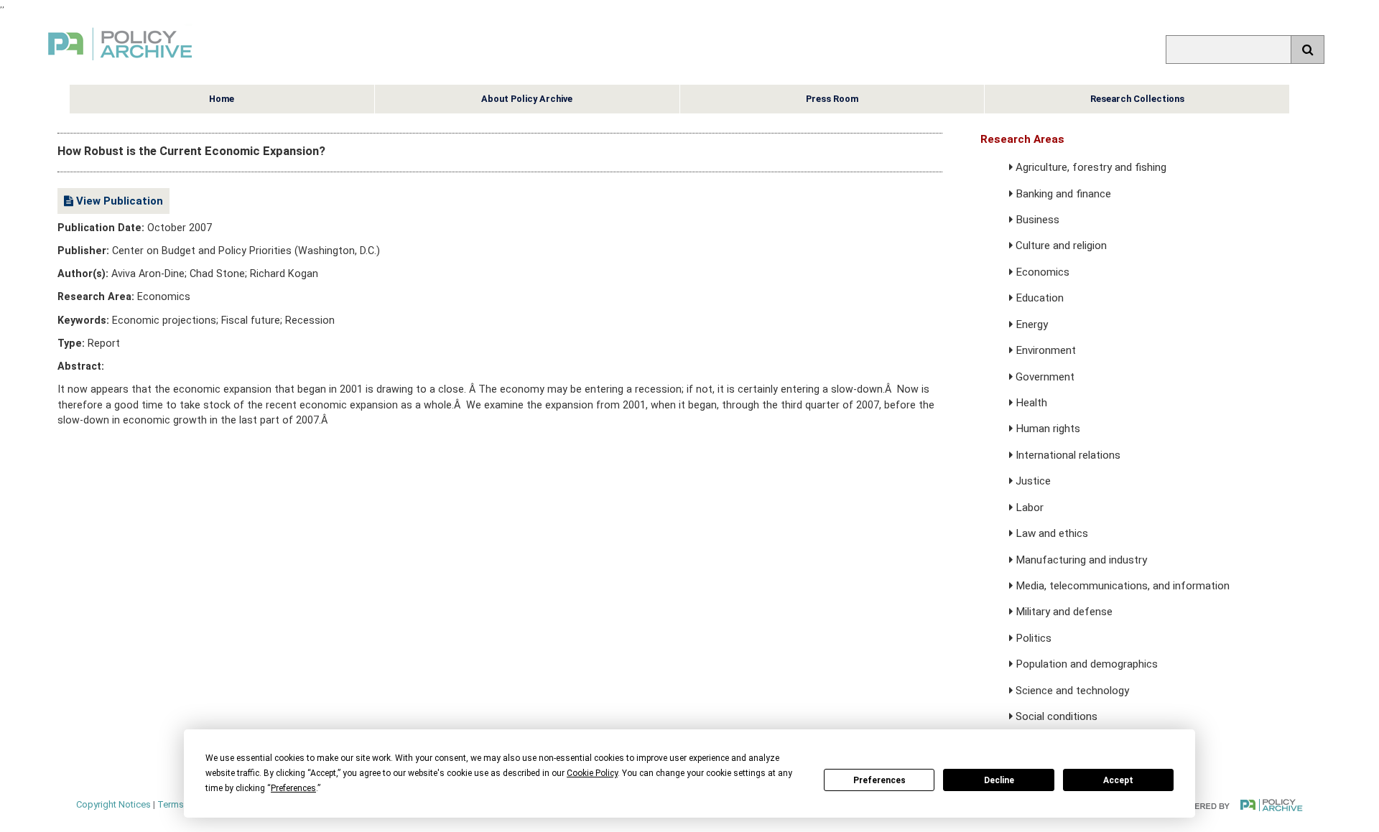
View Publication (118, 201)
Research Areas (1022, 139)
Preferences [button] (293, 788)
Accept (1118, 780)
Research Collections (1137, 98)
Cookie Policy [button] (592, 773)
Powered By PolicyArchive (1239, 805)
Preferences (879, 780)
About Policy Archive (526, 98)
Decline (999, 780)
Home (221, 98)
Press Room (832, 98)
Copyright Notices (113, 804)
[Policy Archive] (120, 62)
